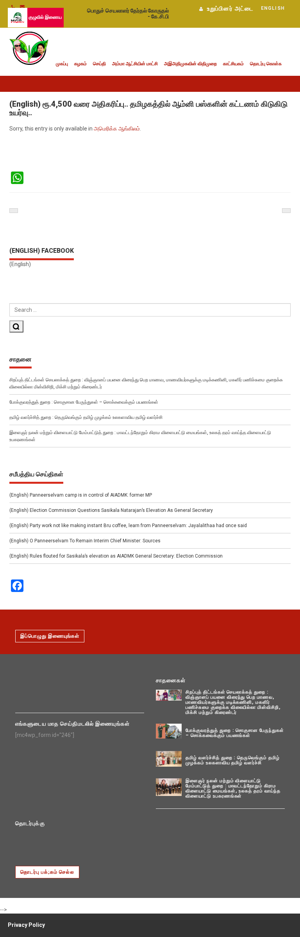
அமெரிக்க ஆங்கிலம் (117, 128)
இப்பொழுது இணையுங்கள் (49, 636)
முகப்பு (62, 63)
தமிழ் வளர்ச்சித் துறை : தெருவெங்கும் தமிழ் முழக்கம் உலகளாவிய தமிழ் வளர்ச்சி (85, 417)
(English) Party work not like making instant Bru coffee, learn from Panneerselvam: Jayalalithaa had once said (128, 525)
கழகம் (80, 63)
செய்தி (99, 63)
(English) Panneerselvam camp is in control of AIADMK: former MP (80, 495)
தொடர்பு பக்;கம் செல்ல (47, 872)
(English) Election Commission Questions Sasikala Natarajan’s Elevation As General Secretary (111, 510)
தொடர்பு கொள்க (266, 63)
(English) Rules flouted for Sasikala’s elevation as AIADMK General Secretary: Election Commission (116, 556)
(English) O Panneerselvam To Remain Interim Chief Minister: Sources (85, 541)
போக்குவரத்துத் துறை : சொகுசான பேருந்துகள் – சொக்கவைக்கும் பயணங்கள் (83, 402)
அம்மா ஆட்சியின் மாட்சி (135, 63)
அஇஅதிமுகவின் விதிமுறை (190, 63)
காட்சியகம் (233, 63)
